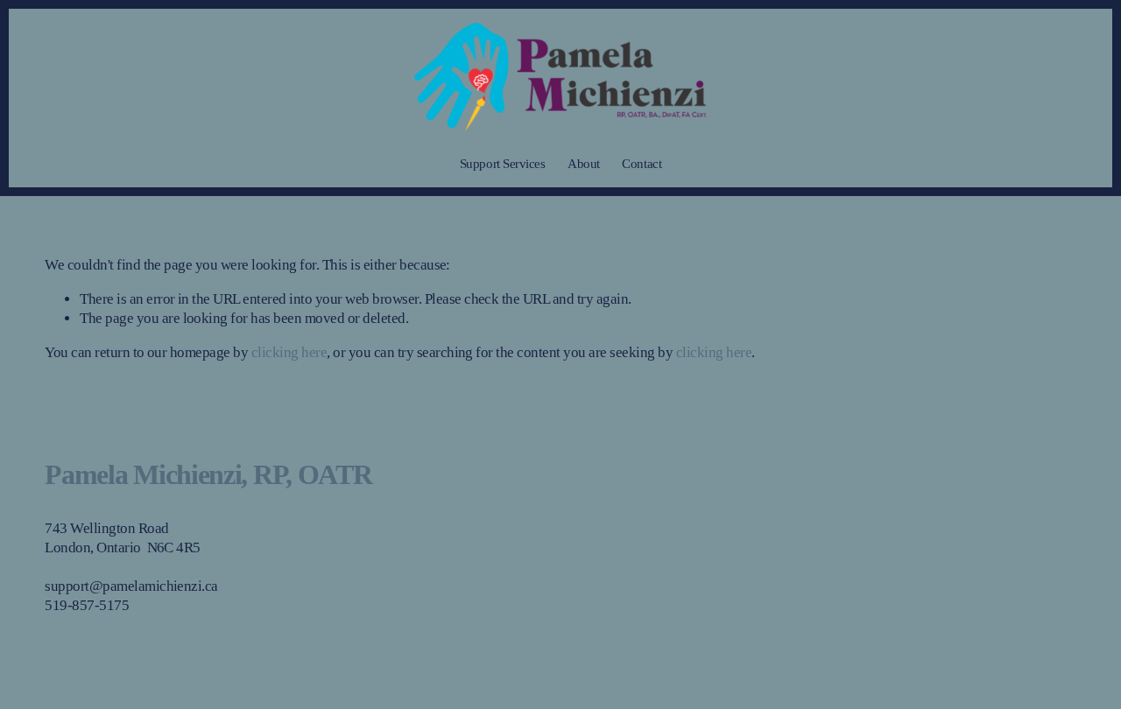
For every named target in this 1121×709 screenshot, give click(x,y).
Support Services (503, 163)
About (584, 163)
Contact (641, 163)
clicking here (289, 352)
